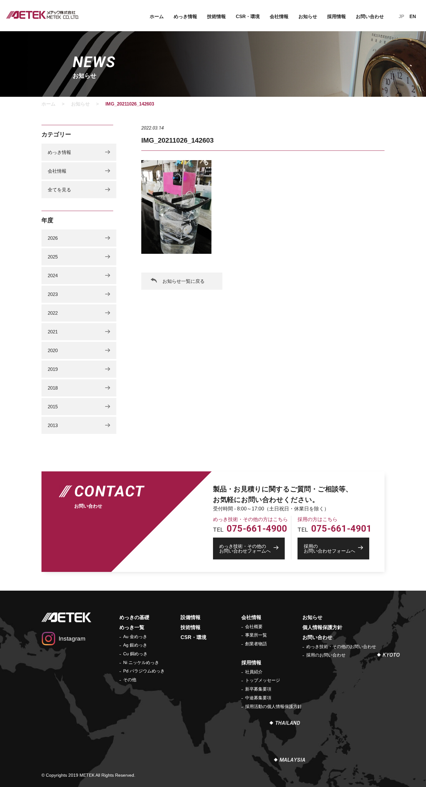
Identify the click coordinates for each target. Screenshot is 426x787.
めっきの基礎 (134, 617)
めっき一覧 (131, 627)
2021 (53, 331)
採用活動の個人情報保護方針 (273, 706)
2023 (53, 294)
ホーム (157, 16)
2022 (53, 313)
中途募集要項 (258, 697)
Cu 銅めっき (135, 653)
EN (412, 16)
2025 (53, 256)
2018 (53, 388)
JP (401, 16)
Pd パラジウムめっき (144, 670)
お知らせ (307, 16)
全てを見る (59, 189)
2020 (53, 350)
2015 (53, 406)
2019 (53, 369)
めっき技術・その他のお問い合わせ (341, 646)
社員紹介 (254, 671)
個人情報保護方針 (322, 627)
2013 (53, 425)
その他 (129, 679)
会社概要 (254, 626)
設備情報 (191, 617)
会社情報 (57, 171)
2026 (53, 238)
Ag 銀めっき (135, 644)
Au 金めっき (135, 636)
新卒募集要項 (258, 688)
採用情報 (251, 662)
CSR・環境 (248, 16)
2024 (53, 275)
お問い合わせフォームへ (245, 548)
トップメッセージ (262, 680)
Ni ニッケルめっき (141, 662)
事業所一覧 (256, 634)
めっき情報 (59, 152)
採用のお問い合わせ (326, 654)
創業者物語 (256, 643)
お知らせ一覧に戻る (183, 281)
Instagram (72, 638)
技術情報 (216, 16)
